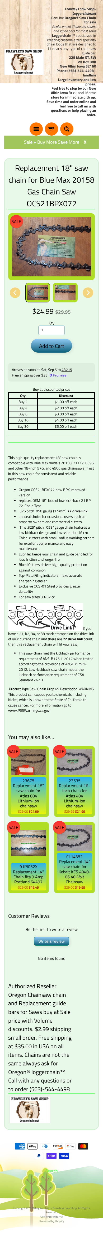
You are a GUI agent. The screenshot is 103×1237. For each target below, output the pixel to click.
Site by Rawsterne (51, 1216)
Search (51, 1171)
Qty (51, 323)
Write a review (51, 941)
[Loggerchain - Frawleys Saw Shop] (24, 62)
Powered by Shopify (51, 1221)
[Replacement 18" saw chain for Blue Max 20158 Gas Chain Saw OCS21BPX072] (37, 292)
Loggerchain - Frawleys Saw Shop (56, 1208)
